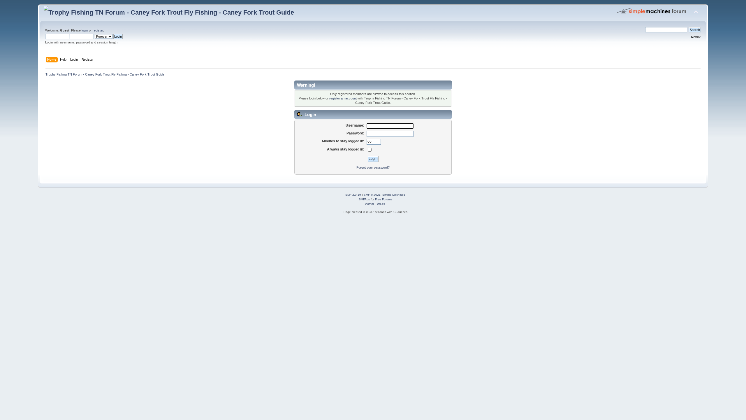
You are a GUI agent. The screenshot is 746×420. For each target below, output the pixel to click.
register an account (343, 98)
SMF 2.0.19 (353, 194)
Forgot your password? (373, 167)
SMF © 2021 (372, 194)
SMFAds (364, 199)
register (98, 30)
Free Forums (383, 199)
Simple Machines (393, 194)
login (85, 30)
